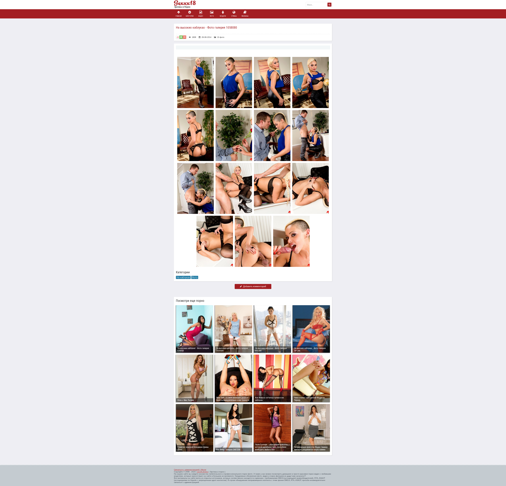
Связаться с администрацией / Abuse (190, 470)
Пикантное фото (187, 4)
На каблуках (183, 277)
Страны (234, 16)
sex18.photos (202, 472)
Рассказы (245, 16)
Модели (223, 16)
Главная (179, 16)
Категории (190, 16)
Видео (200, 16)
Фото (212, 16)
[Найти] (329, 5)
